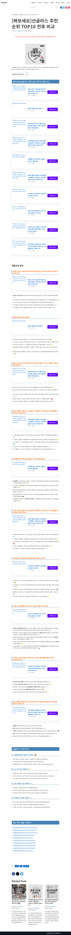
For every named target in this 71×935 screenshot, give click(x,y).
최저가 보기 (53, 92)
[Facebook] (61, 8)
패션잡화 (62, 2)
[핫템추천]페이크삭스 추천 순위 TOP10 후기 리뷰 (24, 830)
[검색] (56, 7)
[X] (64, 8)
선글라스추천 (26, 866)
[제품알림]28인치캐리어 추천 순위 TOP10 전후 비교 (25, 833)
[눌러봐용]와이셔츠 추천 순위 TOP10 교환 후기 (24, 848)
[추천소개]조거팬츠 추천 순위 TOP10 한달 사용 (24, 840)
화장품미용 (33, 2)
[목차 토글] (26, 74)
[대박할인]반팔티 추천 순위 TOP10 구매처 (23, 850)
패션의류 (57, 2)
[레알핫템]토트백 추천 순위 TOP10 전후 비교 (23, 835)
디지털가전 (40, 2)
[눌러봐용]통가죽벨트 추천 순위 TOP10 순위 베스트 (25, 827)
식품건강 (68, 2)
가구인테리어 (46, 2)
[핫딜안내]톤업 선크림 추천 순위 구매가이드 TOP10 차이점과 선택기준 (35, 902)
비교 (21, 866)
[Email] (22, 874)
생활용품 (52, 2)
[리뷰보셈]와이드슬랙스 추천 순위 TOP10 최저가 (24, 843)
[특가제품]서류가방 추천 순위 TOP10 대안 (23, 838)
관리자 (15, 31)
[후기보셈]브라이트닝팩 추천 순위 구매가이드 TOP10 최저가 (51, 901)
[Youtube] (66, 8)
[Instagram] (69, 8)
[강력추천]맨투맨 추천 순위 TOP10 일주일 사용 (24, 845)
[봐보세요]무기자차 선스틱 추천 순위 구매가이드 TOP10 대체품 (19, 901)
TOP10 (16, 866)
